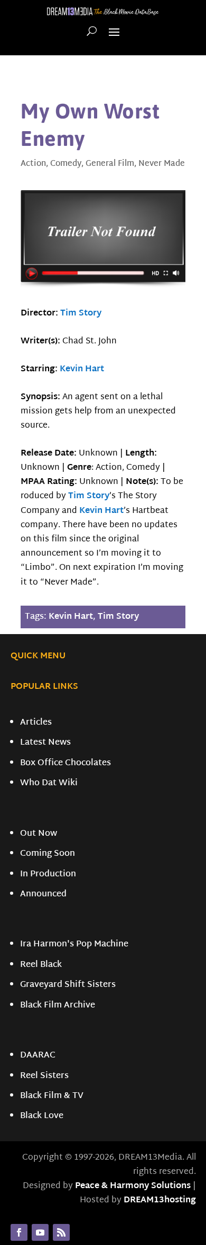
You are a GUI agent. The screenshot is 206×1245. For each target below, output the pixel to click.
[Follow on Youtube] (40, 1232)
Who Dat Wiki (49, 783)
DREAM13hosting (160, 1200)
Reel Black (41, 965)
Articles (36, 722)
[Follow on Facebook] (19, 1232)
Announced (43, 894)
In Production (48, 874)
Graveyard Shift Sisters (68, 985)
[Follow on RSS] (61, 1232)
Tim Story (80, 313)
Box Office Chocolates (65, 763)
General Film (110, 164)
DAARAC (37, 1055)
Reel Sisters (44, 1076)
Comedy (65, 164)
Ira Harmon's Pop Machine (74, 944)
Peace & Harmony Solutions (133, 1186)
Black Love (41, 1116)
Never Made (161, 164)
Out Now (38, 834)
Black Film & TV (51, 1096)
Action (33, 164)
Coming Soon (47, 854)
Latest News (45, 742)
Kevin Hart (82, 369)
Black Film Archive (57, 1005)
